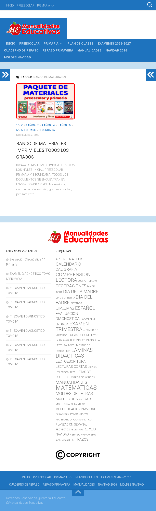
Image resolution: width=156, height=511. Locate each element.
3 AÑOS (30, 125)
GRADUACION (66, 340)
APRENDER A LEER (69, 259)
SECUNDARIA (47, 129)
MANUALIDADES (89, 50)
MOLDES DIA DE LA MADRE (71, 404)
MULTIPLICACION (68, 409)
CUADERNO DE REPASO (21, 50)
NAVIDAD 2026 (116, 50)
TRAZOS (82, 439)
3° (38, 125)
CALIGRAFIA (66, 269)
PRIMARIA (43, 5)
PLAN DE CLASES (80, 43)
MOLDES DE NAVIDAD (73, 399)
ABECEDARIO (29, 129)
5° (70, 125)
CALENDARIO (68, 264)
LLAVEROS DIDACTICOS (81, 377)
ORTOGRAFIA (62, 414)
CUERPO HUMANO (87, 281)
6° (17, 129)
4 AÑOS (46, 125)
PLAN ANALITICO (82, 419)
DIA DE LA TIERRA (65, 297)
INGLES (81, 340)
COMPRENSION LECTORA (73, 277)
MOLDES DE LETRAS (74, 393)
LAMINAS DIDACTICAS (74, 353)
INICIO (10, 5)
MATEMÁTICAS (76, 387)
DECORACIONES (71, 285)
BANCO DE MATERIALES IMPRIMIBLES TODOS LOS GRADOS (42, 150)
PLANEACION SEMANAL (71, 424)
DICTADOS (76, 303)
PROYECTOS (63, 429)
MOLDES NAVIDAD (17, 57)
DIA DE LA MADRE (80, 291)
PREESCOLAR (25, 5)
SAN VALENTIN (65, 439)
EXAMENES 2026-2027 (114, 43)
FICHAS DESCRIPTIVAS (83, 335)
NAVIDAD (88, 409)
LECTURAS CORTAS (71, 366)
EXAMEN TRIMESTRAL (72, 326)
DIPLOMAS (65, 308)
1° (17, 125)
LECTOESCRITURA (71, 361)
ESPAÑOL (85, 308)
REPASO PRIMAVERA (58, 50)
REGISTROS (76, 429)
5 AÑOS (62, 125)
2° (22, 125)
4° (54, 125)
